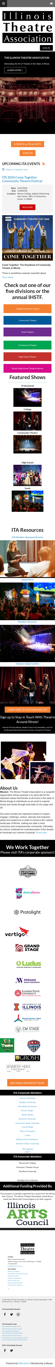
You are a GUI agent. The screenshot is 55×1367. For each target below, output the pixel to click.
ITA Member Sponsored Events (27, 537)
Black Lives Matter (14, 1271)
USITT (27, 1152)
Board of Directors (13, 1280)
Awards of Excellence (15, 1278)
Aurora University (27, 1098)
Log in (46, 47)
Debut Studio (27, 1115)
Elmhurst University (27, 1119)
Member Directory (27, 621)
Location (11, 194)
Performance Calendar (15, 1285)
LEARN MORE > (15, 70)
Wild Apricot (24, 1363)
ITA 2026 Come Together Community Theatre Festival (22, 179)
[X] (11, 1314)
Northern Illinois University (27, 1143)
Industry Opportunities (27, 663)
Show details (7, 277)
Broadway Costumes (27, 1106)
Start (13, 188)
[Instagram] (18, 1314)
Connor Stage (27, 1110)
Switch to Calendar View (17, 169)
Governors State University (27, 1123)
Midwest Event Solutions (27, 1139)
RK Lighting (27, 1149)
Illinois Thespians (27, 1131)
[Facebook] (4, 1314)
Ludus (27, 1135)
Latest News (27, 579)
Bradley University (27, 1102)
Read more (41, 832)
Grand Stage (27, 1127)
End (14, 191)
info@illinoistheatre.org (15, 1266)
